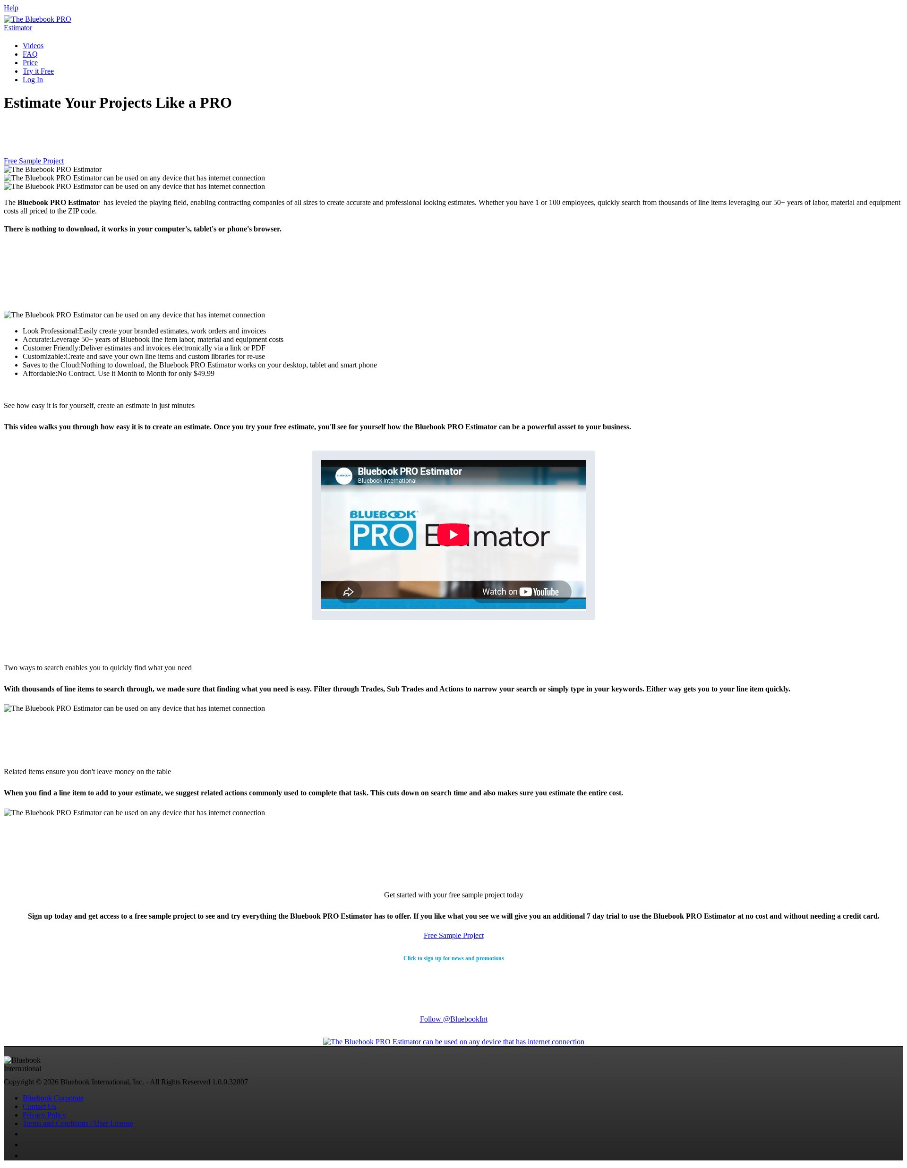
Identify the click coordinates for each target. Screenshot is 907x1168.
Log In (33, 80)
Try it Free (38, 71)
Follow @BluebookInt (454, 1019)
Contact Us (39, 1106)
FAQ (30, 54)
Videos (33, 46)
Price (30, 63)
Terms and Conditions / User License (78, 1123)
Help (11, 8)
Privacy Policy (44, 1115)
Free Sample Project (34, 161)
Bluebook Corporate (53, 1098)
